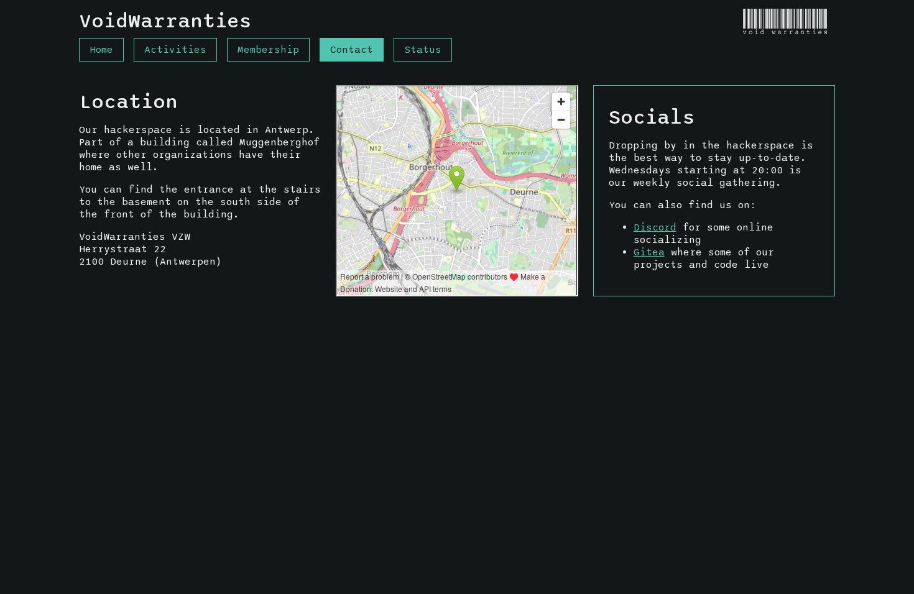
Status (422, 49)
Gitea (649, 252)
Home (101, 49)
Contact (351, 49)
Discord (655, 227)
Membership (268, 49)
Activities (175, 49)
